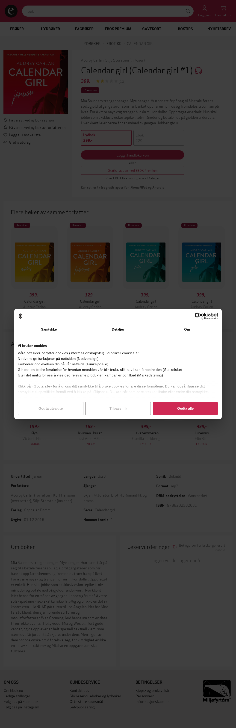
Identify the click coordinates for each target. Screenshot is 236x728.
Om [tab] (187, 329)
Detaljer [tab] (118, 329)
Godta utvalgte (50, 408)
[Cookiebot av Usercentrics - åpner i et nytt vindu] (198, 316)
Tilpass (115, 408)
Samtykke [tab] (49, 329)
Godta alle (185, 408)
